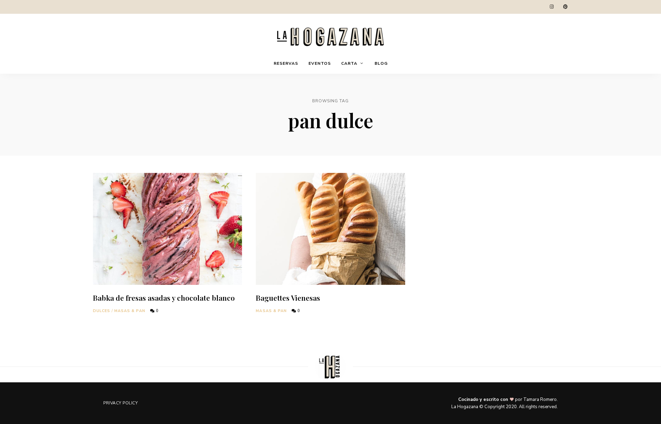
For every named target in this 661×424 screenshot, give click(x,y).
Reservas (286, 63)
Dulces (102, 310)
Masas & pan (129, 310)
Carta (349, 63)
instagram (551, 7)
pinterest (565, 7)
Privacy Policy (120, 403)
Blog (381, 63)
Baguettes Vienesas (288, 297)
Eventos (319, 63)
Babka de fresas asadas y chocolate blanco (164, 297)
